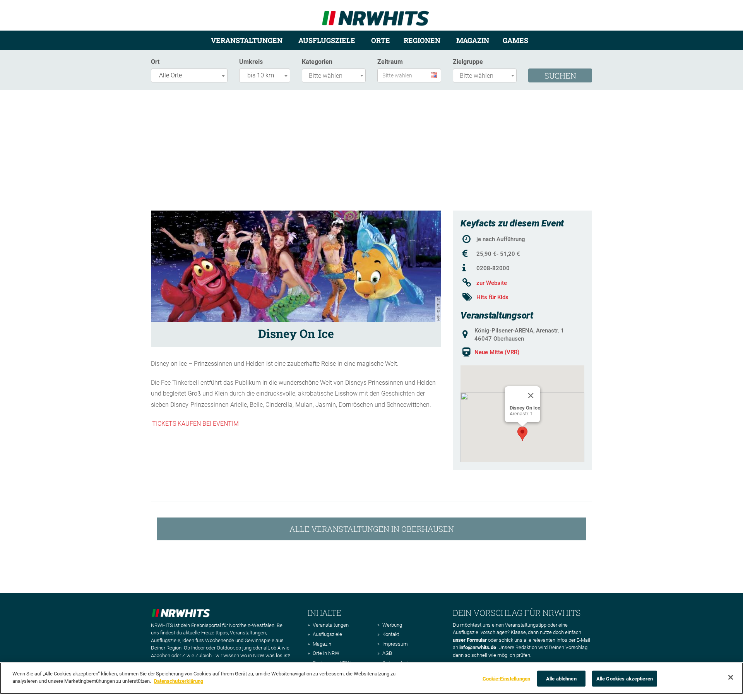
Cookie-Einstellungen (507, 679)
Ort (155, 61)
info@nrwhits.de (477, 647)
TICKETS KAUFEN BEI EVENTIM (195, 423)
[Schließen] (730, 677)
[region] (371, 678)
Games (515, 40)
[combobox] (189, 75)
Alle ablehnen (561, 679)
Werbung (392, 625)
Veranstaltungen (246, 40)
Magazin (472, 40)
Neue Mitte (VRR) (496, 352)
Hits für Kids (492, 297)
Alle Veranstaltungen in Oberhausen (371, 529)
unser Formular (470, 640)
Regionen (422, 40)
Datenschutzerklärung (178, 681)
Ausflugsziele (326, 40)
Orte (380, 40)
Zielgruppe (468, 61)
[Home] (375, 15)
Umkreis (251, 61)
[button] (522, 434)
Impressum (395, 644)
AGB (387, 653)
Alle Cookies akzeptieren (624, 679)
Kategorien (317, 61)
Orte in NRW (326, 653)
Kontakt (390, 634)
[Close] (531, 395)
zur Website (491, 282)
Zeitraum (390, 61)
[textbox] (336, 76)
